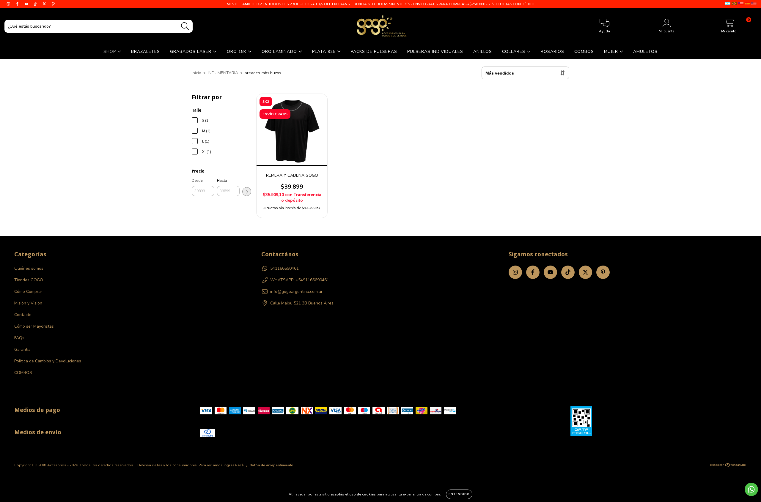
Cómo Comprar (28, 291)
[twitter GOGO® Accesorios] (44, 4)
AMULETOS (645, 51)
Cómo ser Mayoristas (34, 326)
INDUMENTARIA (223, 73)
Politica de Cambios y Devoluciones (47, 361)
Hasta (222, 180)
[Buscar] (185, 26)
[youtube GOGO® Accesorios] (27, 4)
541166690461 (284, 268)
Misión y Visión (28, 303)
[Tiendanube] (728, 465)
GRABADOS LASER (191, 51)
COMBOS (584, 51)
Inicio (196, 73)
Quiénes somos (28, 268)
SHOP (110, 51)
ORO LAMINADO (280, 51)
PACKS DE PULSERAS (374, 51)
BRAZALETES (145, 51)
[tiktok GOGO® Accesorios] (36, 4)
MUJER (612, 51)
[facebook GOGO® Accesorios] (17, 4)
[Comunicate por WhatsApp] (751, 489)
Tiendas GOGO (28, 280)
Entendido (459, 494)
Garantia (22, 349)
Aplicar (246, 191)
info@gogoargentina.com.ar (296, 291)
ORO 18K (237, 51)
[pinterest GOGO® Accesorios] (53, 4)
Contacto (23, 315)
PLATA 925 (324, 51)
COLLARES (514, 51)
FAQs (19, 338)
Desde (197, 180)
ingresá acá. (234, 465)
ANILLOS (482, 51)
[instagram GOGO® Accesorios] (8, 4)
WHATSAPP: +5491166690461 (299, 280)
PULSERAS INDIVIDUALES (435, 51)
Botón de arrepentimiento (271, 465)
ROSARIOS (552, 51)
